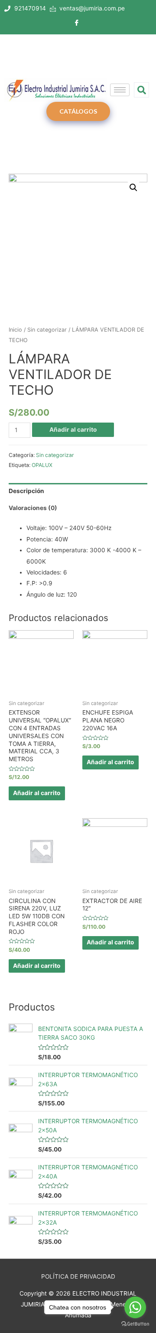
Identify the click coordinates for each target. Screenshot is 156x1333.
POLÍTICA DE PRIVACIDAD (78, 1276)
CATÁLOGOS (78, 111)
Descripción (26, 490)
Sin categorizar (47, 329)
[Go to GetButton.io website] (135, 1324)
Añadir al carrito (73, 429)
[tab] (78, 491)
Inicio (15, 329)
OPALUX (42, 465)
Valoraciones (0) (33, 507)
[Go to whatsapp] (135, 1307)
